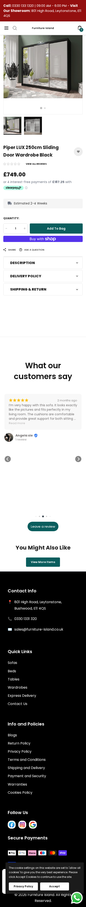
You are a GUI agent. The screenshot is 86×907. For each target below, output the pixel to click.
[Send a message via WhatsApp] (77, 898)
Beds (12, 671)
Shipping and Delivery (26, 767)
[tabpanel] (43, 74)
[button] (11, 164)
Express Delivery (22, 695)
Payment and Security (27, 776)
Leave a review (43, 526)
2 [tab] (44, 108)
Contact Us (17, 703)
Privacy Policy (20, 751)
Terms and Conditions (27, 759)
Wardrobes (17, 687)
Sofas (12, 662)
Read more (17, 423)
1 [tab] (41, 108)
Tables (13, 679)
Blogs (12, 735)
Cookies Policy (20, 792)
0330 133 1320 (23, 5)
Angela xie (24, 435)
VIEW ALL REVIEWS (36, 164)
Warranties (17, 784)
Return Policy (19, 743)
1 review (21, 440)
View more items (43, 562)
